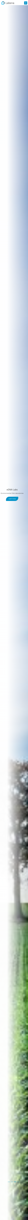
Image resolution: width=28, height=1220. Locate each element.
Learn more (9, 499)
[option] (14, 610)
